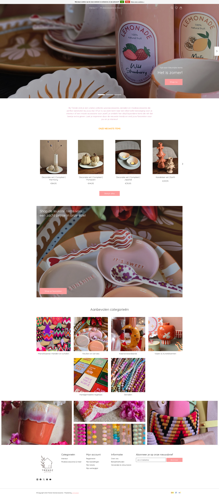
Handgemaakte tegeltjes (90, 394)
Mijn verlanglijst (92, 468)
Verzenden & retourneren (121, 465)
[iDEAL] (172, 493)
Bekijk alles (109, 193)
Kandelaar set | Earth (165, 177)
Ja (122, 2)
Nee (127, 2)
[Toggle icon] (172, 8)
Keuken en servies (90, 353)
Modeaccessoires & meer (71, 462)
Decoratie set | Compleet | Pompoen (91, 178)
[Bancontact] (179, 493)
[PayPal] (176, 493)
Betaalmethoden (117, 462)
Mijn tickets (90, 465)
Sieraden (128, 394)
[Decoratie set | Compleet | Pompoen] (91, 157)
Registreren (90, 458)
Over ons (114, 458)
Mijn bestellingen (92, 462)
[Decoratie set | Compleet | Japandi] (128, 157)
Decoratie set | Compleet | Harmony (53, 178)
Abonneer (174, 460)
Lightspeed (75, 493)
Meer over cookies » (137, 2)
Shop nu (173, 82)
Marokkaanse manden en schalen (53, 353)
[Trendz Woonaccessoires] (39, 8)
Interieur (64, 458)
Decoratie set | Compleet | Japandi (128, 178)
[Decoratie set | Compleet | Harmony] (53, 157)
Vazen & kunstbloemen (165, 353)
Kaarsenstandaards (128, 353)
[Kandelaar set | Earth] (165, 157)
